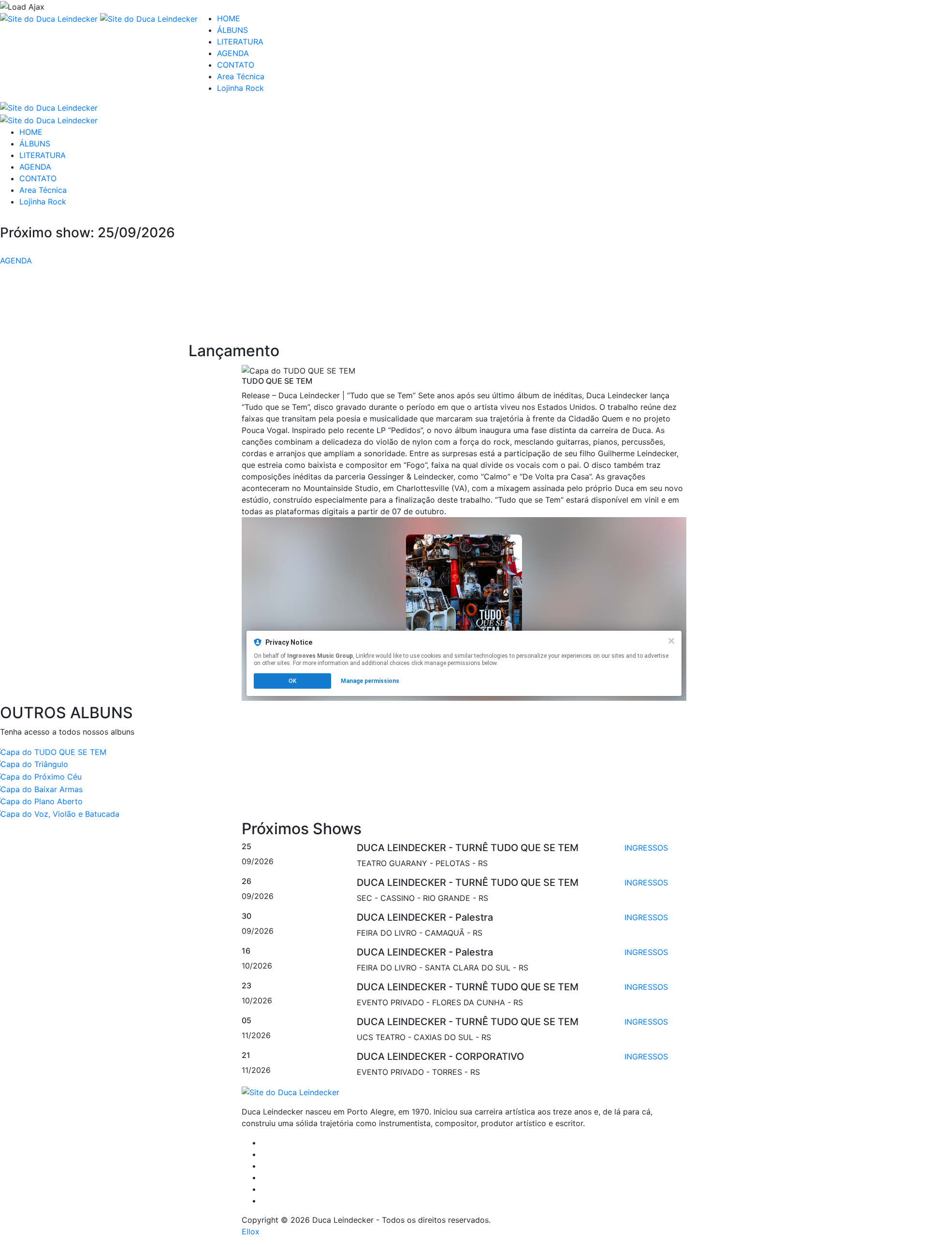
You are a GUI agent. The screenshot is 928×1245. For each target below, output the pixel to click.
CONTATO (235, 65)
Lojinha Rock (240, 88)
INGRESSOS (646, 848)
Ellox (251, 1231)
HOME (228, 18)
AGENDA (233, 53)
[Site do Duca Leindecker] (50, 18)
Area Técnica (240, 76)
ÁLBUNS (232, 30)
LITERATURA (240, 41)
